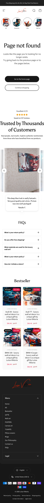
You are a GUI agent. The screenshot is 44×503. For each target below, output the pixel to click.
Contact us (9, 444)
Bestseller (8, 411)
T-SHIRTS (8, 429)
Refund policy (7, 495)
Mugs (7, 437)
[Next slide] (39, 170)
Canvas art (9, 426)
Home (7, 404)
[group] (6, 23)
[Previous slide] (4, 170)
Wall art (8, 418)
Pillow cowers (10, 433)
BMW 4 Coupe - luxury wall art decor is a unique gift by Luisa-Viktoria (32, 357)
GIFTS (7, 415)
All (6, 408)
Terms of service (26, 495)
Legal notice (28, 499)
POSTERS (8, 422)
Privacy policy (16, 495)
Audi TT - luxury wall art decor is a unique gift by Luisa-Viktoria (32, 315)
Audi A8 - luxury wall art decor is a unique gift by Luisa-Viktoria (12, 315)
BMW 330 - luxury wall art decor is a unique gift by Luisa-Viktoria (12, 356)
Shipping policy (36, 495)
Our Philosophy (10, 440)
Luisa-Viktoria (12, 309)
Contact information (18, 499)
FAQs (7, 448)
